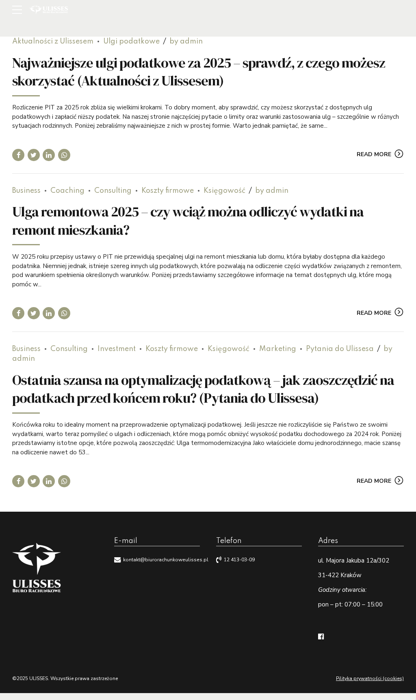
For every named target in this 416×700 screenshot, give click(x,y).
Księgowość (224, 190)
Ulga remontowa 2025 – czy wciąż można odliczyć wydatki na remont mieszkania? (188, 220)
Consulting (113, 190)
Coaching (67, 190)
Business (26, 190)
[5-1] (36, 568)
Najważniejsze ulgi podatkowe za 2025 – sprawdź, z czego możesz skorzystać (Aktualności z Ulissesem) (198, 71)
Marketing (277, 349)
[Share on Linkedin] (49, 155)
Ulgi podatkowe (131, 41)
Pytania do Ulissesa (340, 349)
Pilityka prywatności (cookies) (370, 678)
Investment (117, 349)
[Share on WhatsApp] (64, 155)
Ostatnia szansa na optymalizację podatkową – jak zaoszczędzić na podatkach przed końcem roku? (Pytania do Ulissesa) (203, 389)
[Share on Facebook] (18, 155)
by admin (186, 41)
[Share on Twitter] (34, 155)
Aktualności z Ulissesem (52, 41)
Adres (328, 541)
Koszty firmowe (167, 190)
